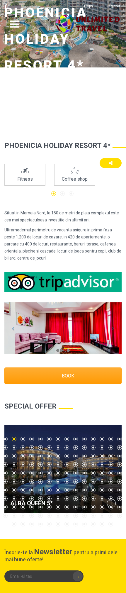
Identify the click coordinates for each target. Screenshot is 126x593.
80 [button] (84, 481)
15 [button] (5, 447)
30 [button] (14, 456)
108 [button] (84, 498)
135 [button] (75, 515)
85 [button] (5, 490)
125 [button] (110, 507)
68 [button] (102, 473)
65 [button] (75, 473)
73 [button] (23, 481)
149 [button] (84, 524)
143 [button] (31, 524)
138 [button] (102, 515)
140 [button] (119, 515)
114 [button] (14, 507)
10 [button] (84, 439)
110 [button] (102, 498)
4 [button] (31, 439)
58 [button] (14, 473)
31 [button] (23, 456)
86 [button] (14, 490)
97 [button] (110, 490)
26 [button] (102, 447)
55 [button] (110, 464)
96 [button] (102, 490)
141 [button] (14, 524)
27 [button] (110, 447)
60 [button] (31, 473)
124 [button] (102, 507)
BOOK (67, 376)
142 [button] (23, 524)
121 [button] (75, 507)
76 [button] (49, 481)
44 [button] (14, 464)
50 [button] (66, 464)
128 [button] (14, 515)
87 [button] (23, 490)
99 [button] (5, 498)
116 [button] (31, 507)
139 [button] (110, 515)
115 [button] (23, 507)
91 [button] (58, 490)
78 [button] (66, 481)
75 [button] (40, 481)
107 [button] (75, 498)
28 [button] (119, 447)
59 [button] (23, 473)
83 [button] (110, 481)
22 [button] (66, 447)
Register (113, 6)
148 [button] (75, 524)
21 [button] (58, 447)
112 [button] (119, 498)
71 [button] (5, 481)
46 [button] (31, 464)
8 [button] (66, 439)
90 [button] (49, 490)
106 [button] (66, 498)
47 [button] (40, 464)
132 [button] (49, 515)
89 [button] (40, 490)
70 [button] (119, 473)
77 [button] (58, 481)
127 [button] (5, 515)
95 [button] (93, 490)
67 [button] (93, 473)
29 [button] (5, 456)
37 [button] (75, 456)
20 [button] (49, 447)
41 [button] (110, 456)
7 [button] (58, 439)
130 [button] (31, 515)
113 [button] (5, 507)
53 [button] (93, 464)
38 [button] (84, 456)
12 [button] (102, 439)
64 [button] (66, 473)
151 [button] (102, 524)
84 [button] (119, 481)
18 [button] (31, 447)
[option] (24, 175)
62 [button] (49, 473)
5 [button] (40, 439)
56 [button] (119, 464)
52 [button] (84, 464)
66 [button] (84, 473)
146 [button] (58, 524)
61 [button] (40, 473)
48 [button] (49, 464)
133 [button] (58, 515)
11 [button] (93, 439)
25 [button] (93, 447)
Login (88, 6)
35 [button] (58, 456)
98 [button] (119, 490)
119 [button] (58, 507)
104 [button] (49, 498)
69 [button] (110, 473)
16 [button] (14, 447)
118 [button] (49, 507)
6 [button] (49, 439)
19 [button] (40, 447)
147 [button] (66, 524)
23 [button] (75, 447)
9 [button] (75, 439)
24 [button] (84, 447)
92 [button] (66, 490)
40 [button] (102, 456)
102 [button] (31, 498)
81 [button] (93, 481)
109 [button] (93, 498)
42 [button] (119, 456)
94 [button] (84, 490)
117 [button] (40, 507)
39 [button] (93, 456)
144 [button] (40, 524)
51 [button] (75, 464)
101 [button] (23, 498)
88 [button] (31, 490)
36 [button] (66, 456)
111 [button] (110, 498)
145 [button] (49, 524)
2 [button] (62, 193)
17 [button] (23, 447)
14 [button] (119, 439)
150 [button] (93, 524)
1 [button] (53, 193)
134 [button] (66, 515)
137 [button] (93, 515)
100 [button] (14, 498)
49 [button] (58, 464)
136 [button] (84, 515)
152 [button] (110, 524)
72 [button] (14, 481)
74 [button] (31, 481)
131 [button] (40, 515)
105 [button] (58, 498)
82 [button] (102, 481)
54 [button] (102, 464)
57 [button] (5, 473)
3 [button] (71, 193)
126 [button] (119, 507)
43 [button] (5, 464)
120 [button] (66, 507)
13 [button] (110, 439)
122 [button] (84, 507)
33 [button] (40, 456)
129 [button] (23, 515)
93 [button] (75, 490)
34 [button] (49, 456)
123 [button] (93, 507)
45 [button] (23, 464)
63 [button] (58, 473)
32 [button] (31, 456)
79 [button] (75, 481)
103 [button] (40, 498)
